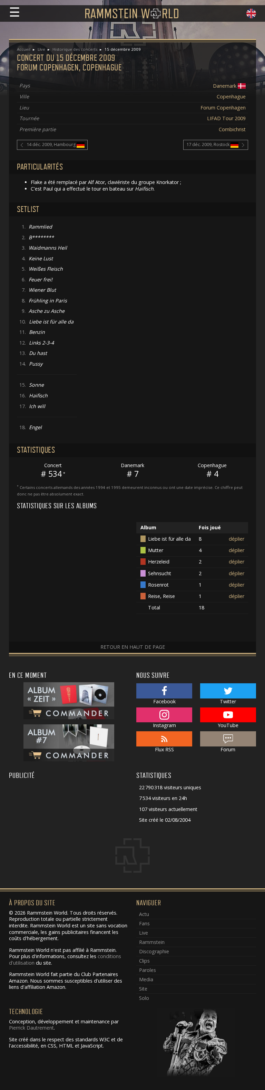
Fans (144, 923)
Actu (144, 914)
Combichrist (232, 129)
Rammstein (152, 942)
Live (41, 49)
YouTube (228, 725)
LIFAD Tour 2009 (226, 118)
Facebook (164, 701)
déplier (236, 539)
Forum (227, 749)
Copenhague (231, 96)
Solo (144, 998)
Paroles (147, 970)
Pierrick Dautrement (31, 1027)
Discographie (154, 951)
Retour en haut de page (132, 647)
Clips (144, 960)
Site (143, 988)
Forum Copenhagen (223, 107)
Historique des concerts (74, 49)
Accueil (23, 49)
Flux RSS (164, 749)
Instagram (164, 725)
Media (146, 979)
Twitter (228, 701)
